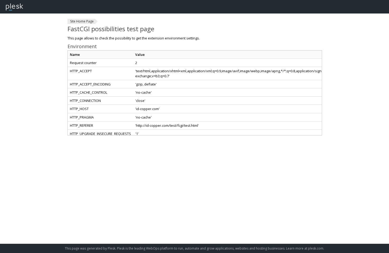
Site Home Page (82, 21)
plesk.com (315, 248)
